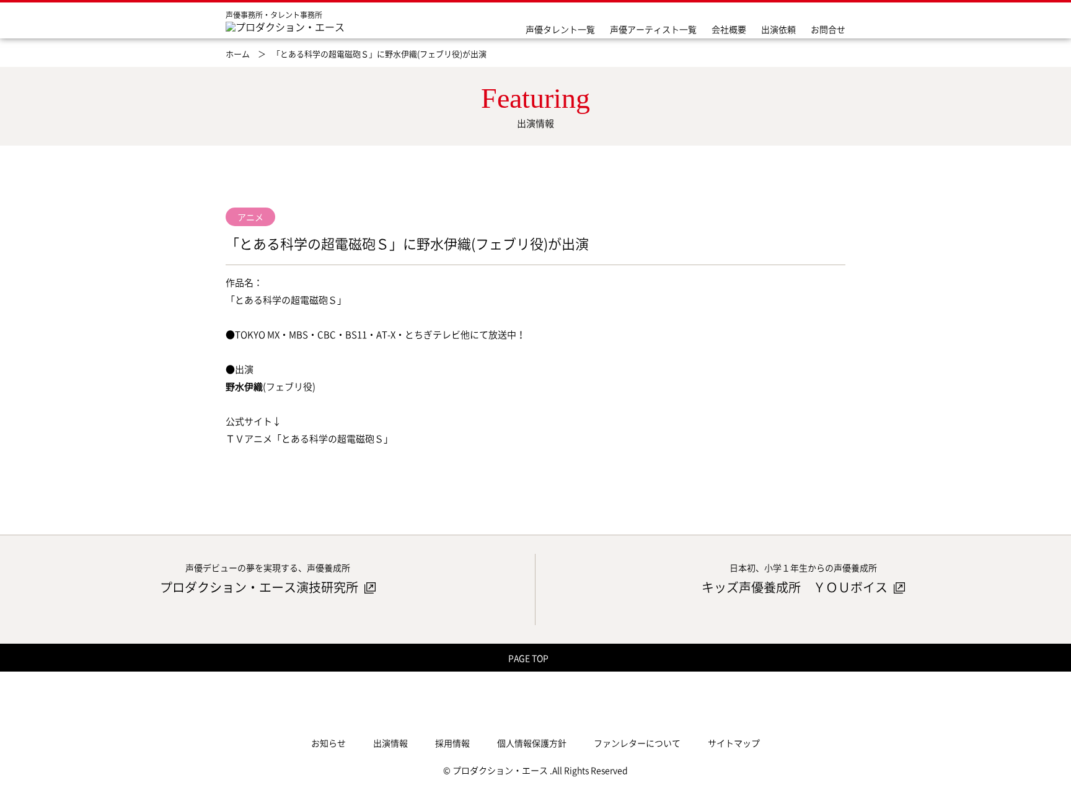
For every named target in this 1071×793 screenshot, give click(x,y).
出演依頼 (778, 29)
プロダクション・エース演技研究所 (260, 587)
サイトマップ (734, 743)
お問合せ (828, 29)
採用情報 (452, 743)
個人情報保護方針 (531, 743)
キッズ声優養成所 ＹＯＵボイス (796, 587)
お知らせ (328, 743)
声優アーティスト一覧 (653, 29)
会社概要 (729, 29)
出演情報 (390, 743)
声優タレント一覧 (560, 29)
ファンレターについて (637, 743)
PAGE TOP (529, 658)
